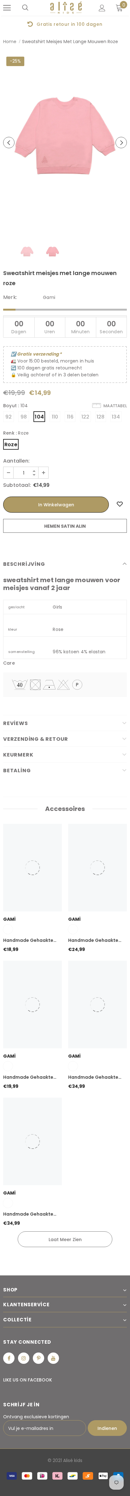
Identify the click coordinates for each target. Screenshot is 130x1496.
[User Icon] (102, 8)
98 (24, 416)
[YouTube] (53, 1358)
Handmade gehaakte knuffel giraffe (28, 1214)
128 (101, 416)
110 (55, 416)
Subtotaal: (17, 485)
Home (9, 41)
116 (70, 416)
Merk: (10, 297)
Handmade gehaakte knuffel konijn (28, 1077)
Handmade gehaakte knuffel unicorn (93, 940)
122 (85, 416)
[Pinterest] (38, 1358)
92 (8, 416)
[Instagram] (23, 1358)
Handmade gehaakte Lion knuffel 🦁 (93, 1077)
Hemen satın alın (65, 526)
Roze (10, 444)
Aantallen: (16, 461)
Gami (49, 297)
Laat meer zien (65, 1239)
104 (39, 416)
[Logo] (66, 8)
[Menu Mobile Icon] (7, 8)
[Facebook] (9, 1358)
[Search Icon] (25, 8)
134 (116, 416)
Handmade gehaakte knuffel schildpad (28, 940)
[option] (65, 142)
